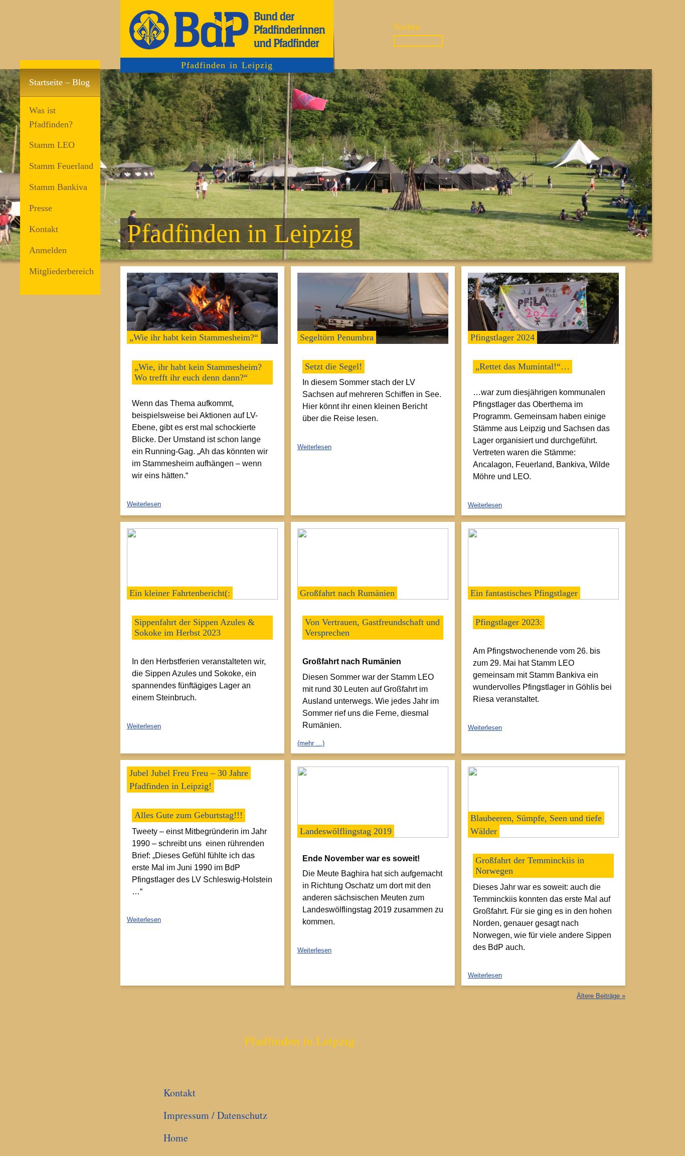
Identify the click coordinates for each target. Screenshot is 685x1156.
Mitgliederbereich (61, 271)
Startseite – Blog (59, 82)
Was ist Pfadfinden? (51, 117)
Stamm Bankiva (58, 187)
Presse (40, 208)
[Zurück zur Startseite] (226, 29)
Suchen (407, 27)
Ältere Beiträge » (601, 996)
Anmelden (48, 250)
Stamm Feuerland (61, 166)
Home (175, 1137)
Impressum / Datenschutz (215, 1115)
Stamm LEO (52, 145)
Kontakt (43, 229)
